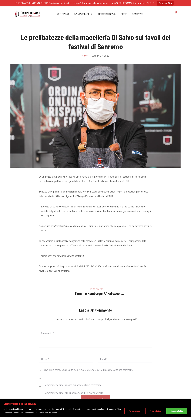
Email (103, 359)
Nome (45, 359)
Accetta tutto (177, 411)
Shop (124, 14)
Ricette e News (106, 14)
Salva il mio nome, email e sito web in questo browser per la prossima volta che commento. (88, 369)
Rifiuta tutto (155, 411)
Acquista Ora (165, 3)
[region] (95, 408)
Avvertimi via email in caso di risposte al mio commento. (73, 384)
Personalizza (134, 411)
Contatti (137, 14)
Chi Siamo (63, 14)
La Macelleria (83, 14)
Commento (47, 333)
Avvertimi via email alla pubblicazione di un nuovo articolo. (74, 392)
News (85, 55)
